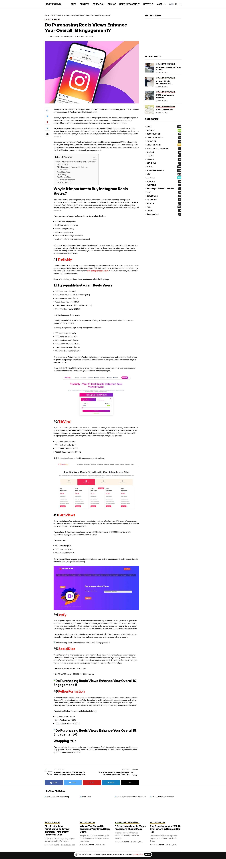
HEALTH (164, 167)
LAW (164, 174)
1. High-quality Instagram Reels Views (74, 167)
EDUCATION (164, 141)
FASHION (164, 152)
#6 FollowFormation (67, 180)
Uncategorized (163, 214)
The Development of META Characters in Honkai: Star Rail (165, 829)
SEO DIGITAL (164, 200)
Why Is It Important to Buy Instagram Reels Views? (76, 162)
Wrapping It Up (65, 182)
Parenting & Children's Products (163, 189)
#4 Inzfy (63, 175)
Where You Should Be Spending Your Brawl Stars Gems (95, 829)
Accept (147, 854)
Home (47, 15)
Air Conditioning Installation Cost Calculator (163, 83)
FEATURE (163, 156)
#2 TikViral (64, 170)
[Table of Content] (95, 157)
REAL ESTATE (164, 196)
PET (164, 192)
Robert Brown (54, 36)
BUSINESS (164, 130)
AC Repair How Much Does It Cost (168, 68)
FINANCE (164, 159)
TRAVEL (164, 211)
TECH (164, 207)
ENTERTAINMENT (57, 15)
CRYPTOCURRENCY (164, 138)
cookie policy (138, 854)
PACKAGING (163, 185)
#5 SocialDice (65, 177)
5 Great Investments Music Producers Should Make (130, 827)
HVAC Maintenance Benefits (165, 96)
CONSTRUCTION (164, 134)
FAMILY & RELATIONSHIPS (163, 148)
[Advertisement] (163, 37)
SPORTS (163, 203)
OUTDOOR (164, 181)
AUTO (164, 127)
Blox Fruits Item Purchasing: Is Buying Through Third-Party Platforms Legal (57, 830)
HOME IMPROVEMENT (164, 170)
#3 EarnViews (65, 172)
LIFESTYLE (164, 178)
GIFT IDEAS (163, 163)
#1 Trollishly (63, 164)
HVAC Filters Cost (164, 110)
